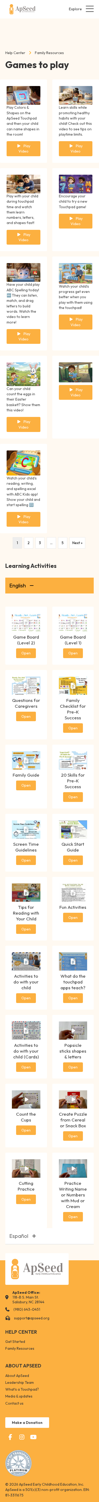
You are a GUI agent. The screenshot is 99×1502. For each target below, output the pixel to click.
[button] (80, 9)
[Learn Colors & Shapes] (23, 95)
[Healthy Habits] (76, 95)
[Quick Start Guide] (73, 828)
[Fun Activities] (73, 892)
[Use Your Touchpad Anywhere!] (76, 371)
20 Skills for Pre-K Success (73, 780)
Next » (77, 542)
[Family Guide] (26, 760)
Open (26, 653)
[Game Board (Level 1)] (73, 622)
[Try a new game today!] (76, 183)
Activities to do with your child (26, 981)
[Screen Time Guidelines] (26, 828)
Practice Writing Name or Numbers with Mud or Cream (73, 1194)
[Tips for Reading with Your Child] (26, 892)
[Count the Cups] (26, 1099)
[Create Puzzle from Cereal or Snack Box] (73, 1099)
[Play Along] (23, 183)
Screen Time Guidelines (26, 847)
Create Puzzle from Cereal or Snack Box (73, 1119)
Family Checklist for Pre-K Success (73, 708)
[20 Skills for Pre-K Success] (73, 760)
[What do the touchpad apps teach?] (73, 961)
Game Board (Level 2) (26, 639)
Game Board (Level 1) (73, 639)
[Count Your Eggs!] (23, 373)
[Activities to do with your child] (26, 961)
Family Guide (26, 775)
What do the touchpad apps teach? (73, 981)
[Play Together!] (76, 272)
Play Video (24, 149)
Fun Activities (72, 907)
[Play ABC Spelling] (23, 272)
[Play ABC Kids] (23, 462)
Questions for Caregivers (26, 703)
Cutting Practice (26, 1186)
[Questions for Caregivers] (26, 685)
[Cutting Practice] (26, 1168)
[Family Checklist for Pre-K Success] (73, 685)
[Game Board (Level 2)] (26, 622)
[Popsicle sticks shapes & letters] (73, 1030)
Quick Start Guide (73, 847)
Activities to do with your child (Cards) (26, 1050)
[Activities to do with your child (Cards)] (26, 1030)
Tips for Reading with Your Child (26, 912)
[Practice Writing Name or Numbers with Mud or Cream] (73, 1168)
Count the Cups (26, 1117)
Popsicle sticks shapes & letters (72, 1050)
